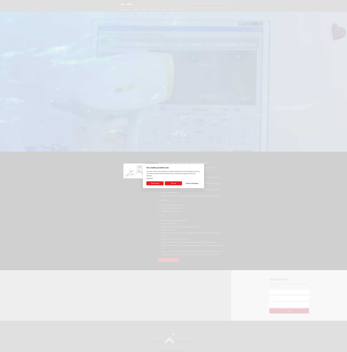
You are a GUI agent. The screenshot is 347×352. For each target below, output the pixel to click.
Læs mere (149, 178)
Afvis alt (173, 183)
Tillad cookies (155, 183)
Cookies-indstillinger (192, 183)
